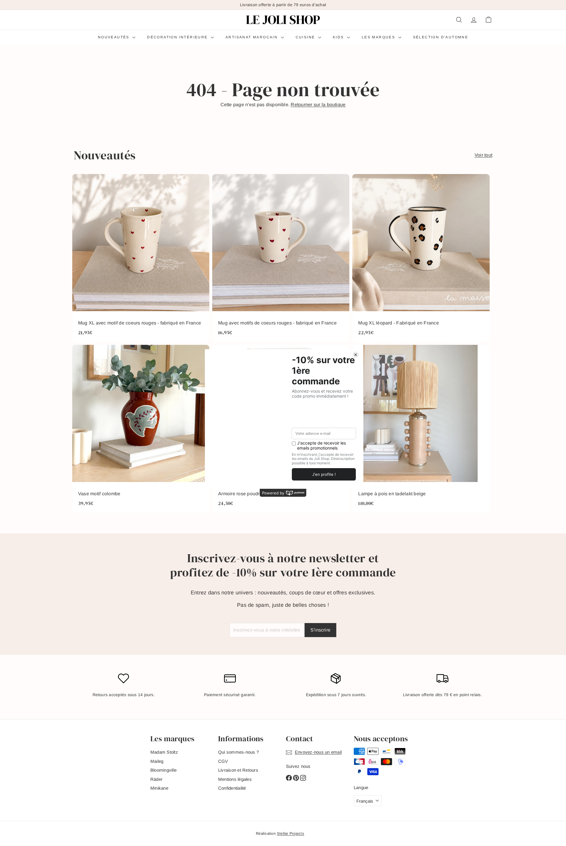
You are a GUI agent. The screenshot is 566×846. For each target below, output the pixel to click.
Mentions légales (235, 779)
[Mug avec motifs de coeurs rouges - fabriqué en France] (280, 258)
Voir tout (483, 155)
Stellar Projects (290, 833)
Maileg (156, 761)
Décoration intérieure (178, 37)
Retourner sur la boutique (318, 104)
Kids (339, 37)
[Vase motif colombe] (140, 429)
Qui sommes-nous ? (238, 752)
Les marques (379, 37)
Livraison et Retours (238, 770)
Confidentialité (232, 788)
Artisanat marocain (252, 37)
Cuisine (306, 37)
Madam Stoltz (164, 752)
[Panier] (488, 19)
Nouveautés (114, 37)
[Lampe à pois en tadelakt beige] (420, 429)
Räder (156, 779)
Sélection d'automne (440, 37)
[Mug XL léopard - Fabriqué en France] (420, 258)
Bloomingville (163, 770)
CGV (223, 761)
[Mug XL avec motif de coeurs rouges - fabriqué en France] (140, 258)
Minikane (159, 788)
